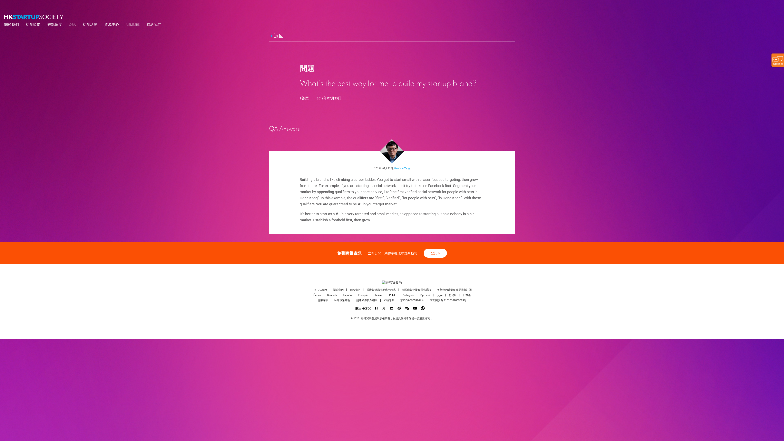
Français (363, 295)
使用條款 (322, 300)
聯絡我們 (154, 25)
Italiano (378, 295)
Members (133, 25)
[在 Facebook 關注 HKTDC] (376, 308)
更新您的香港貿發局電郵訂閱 (454, 290)
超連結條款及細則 (367, 300)
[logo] (33, 17)
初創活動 (90, 25)
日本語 (467, 295)
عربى (440, 295)
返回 (279, 36)
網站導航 (389, 300)
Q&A (72, 25)
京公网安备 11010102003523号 (448, 300)
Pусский (425, 295)
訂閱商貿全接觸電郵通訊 (416, 290)
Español (347, 295)
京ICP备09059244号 (412, 300)
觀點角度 (54, 25)
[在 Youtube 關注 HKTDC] (415, 308)
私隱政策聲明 (342, 300)
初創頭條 (33, 25)
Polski (392, 295)
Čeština (317, 295)
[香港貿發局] (392, 282)
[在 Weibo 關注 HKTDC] (399, 308)
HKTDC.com (320, 290)
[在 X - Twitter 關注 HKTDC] (384, 308)
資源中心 (111, 25)
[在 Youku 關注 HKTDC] (423, 308)
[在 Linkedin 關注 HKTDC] (392, 308)
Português (408, 295)
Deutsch (332, 295)
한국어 (453, 295)
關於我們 (11, 25)
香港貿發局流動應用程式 (381, 290)
